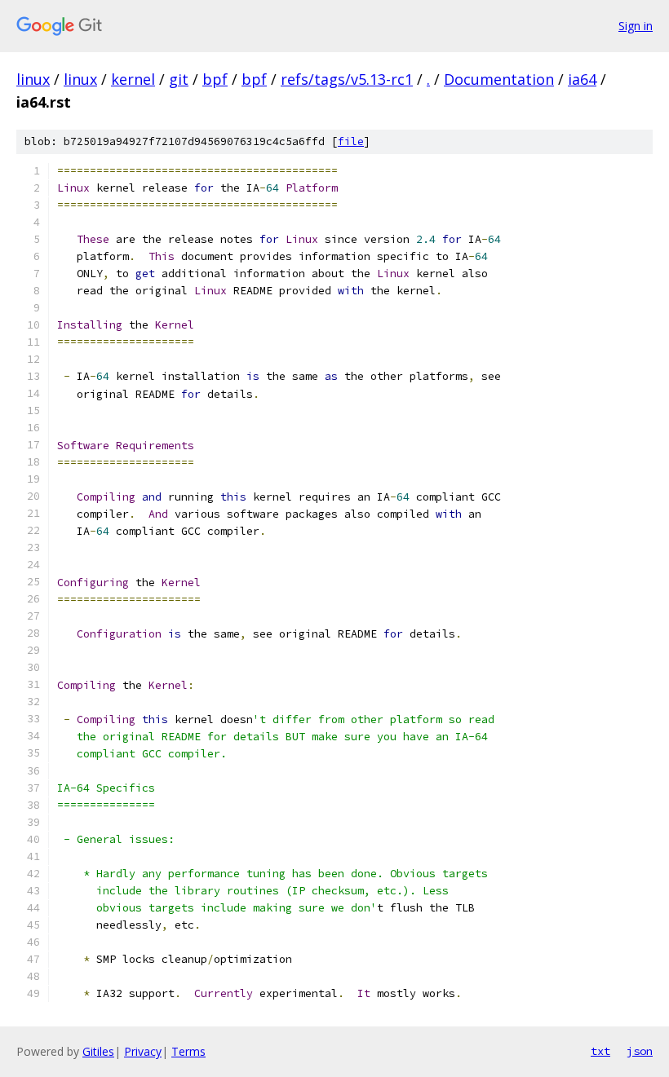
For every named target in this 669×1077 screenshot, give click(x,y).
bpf (215, 79)
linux (33, 79)
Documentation (499, 79)
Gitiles (98, 1051)
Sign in (635, 25)
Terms (188, 1051)
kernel (133, 79)
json (640, 1051)
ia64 (582, 79)
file (351, 141)
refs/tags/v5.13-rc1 (347, 79)
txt (600, 1051)
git (178, 79)
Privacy (143, 1051)
